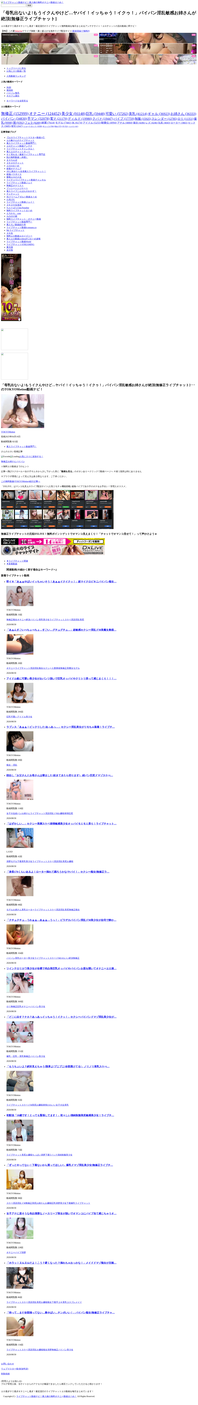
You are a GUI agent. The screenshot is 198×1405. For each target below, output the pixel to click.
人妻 (54, 668)
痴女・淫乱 (11, 765)
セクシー (47, 668)
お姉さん (183, 114)
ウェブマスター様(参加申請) (14, 1369)
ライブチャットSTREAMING (20, 244)
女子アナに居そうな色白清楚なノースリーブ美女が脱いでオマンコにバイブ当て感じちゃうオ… (61, 1213)
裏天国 (9, 247)
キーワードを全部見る (17, 101)
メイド (78, 1302)
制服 (143, 118)
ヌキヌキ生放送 (14, 205)
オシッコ (48, 126)
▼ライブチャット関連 (17, 561)
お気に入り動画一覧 (16, 71)
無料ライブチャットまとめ (19, 210)
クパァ (102, 118)
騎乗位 (109, 122)
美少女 (73, 113)
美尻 (82, 619)
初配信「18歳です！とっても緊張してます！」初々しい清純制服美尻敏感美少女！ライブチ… (60, 1115)
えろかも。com (13, 213)
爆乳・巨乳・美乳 (15, 1056)
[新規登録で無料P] (81, 31)
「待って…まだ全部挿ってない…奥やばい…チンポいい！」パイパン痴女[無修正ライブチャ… (60, 1312)
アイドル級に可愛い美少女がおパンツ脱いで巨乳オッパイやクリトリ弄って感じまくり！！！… (61, 678)
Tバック (53, 1155)
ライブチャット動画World (18, 241)
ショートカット (32, 126)
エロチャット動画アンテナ (19, 146)
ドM (56, 813)
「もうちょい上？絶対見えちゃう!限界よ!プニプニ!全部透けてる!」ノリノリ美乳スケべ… (58, 1066)
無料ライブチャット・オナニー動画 (23, 219)
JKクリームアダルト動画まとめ (21, 197)
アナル (125, 122)
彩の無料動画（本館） (17, 157)
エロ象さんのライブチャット (20, 140)
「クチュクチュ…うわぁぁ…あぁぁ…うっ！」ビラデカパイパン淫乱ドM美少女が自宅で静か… (61, 920)
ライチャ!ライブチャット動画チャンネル (26, 180)
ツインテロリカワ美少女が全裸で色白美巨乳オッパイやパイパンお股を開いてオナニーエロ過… (61, 968)
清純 (59, 1155)
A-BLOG (10, 199)
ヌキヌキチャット (15, 163)
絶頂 (28, 619)
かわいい (64, 958)
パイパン (12, 93)
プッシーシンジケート (17, 188)
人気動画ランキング (16, 76)
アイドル (92, 122)
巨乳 (95, 114)
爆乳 (73, 1203)
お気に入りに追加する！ (31, 456)
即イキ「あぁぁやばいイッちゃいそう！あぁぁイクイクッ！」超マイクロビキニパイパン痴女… (61, 581)
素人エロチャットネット (18, 151)
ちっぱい (36, 1155)
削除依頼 (5, 1374)
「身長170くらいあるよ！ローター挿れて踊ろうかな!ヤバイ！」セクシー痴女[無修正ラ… (57, 871)
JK (8, 87)
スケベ (68, 619)
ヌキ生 (9, 233)
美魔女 (70, 668)
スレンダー (164, 118)
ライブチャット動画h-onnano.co (21, 227)
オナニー (45, 113)
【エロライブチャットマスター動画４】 (25, 137)
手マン (38, 118)
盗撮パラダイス (14, 174)
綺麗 (48, 122)
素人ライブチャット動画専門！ (21, 143)
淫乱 (77, 619)
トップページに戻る (16, 68)
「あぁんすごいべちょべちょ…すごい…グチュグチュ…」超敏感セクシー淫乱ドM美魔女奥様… (61, 629)
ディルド (80, 118)
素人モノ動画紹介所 (16, 224)
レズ (152, 122)
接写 (17, 126)
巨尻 (71, 813)
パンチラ (73, 126)
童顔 (9, 90)
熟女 (58, 126)
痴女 (15, 619)
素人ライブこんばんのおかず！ (21, 191)
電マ (58, 118)
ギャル (159, 114)
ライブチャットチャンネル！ (20, 149)
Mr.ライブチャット (15, 230)
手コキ (59, 1302)
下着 (19, 861)
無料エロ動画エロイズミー (19, 236)
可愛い (116, 114)
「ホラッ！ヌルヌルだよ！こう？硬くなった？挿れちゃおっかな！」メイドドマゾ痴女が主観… (61, 1262)
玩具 (164, 122)
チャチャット (12, 194)
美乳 (138, 114)
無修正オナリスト (15, 185)
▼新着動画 (11, 564)
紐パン (18, 813)
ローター (179, 122)
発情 (66, 813)
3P (65, 126)
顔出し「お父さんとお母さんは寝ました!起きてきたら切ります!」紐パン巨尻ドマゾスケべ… (59, 775)
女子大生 (10, 813)
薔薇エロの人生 (14, 177)
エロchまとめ (12, 166)
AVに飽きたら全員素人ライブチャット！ (26, 171)
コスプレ (71, 1302)
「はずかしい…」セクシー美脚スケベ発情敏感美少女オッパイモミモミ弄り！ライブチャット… (61, 823)
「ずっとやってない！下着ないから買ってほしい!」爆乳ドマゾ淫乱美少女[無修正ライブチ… (59, 1165)
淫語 (73, 619)
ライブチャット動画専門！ (19, 222)
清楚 (8, 861)
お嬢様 (61, 813)
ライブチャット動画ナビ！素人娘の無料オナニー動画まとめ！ (46, 1396)
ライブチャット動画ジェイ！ (20, 202)
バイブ (124, 118)
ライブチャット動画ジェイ (19, 183)
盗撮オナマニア (14, 168)
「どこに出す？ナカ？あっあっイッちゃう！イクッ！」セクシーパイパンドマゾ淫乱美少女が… (61, 1016)
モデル (63, 122)
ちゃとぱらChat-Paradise (17, 208)
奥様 (58, 668)
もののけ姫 (11, 216)
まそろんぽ (11, 160)
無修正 (15, 113)
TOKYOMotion (8, 432)
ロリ (185, 118)
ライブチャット (57, 619)
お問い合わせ (7, 1364)
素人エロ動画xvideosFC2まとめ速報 (23, 239)
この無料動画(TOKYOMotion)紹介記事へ (20, 481)
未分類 (9, 250)
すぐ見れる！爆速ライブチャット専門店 (25, 154)
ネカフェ (12, 96)
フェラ (33, 122)
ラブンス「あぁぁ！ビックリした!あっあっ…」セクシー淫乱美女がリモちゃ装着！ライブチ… (60, 726)
